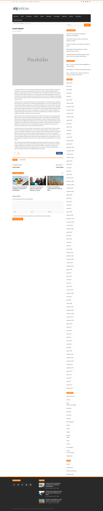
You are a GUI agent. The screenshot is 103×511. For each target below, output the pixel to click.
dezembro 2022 (70, 218)
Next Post (59, 165)
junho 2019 (69, 330)
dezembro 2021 (70, 256)
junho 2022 (69, 239)
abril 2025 (68, 133)
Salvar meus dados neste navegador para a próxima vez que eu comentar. (32, 216)
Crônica (68, 444)
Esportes (64, 16)
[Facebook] (81, 1)
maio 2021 (68, 279)
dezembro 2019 (70, 310)
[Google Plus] (22, 485)
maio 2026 (68, 93)
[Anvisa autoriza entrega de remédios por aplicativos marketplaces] (41, 485)
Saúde (42, 16)
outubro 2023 (69, 188)
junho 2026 (69, 89)
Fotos (17, 1)
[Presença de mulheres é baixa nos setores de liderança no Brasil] (41, 493)
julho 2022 (68, 235)
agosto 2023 (69, 195)
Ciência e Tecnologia (71, 405)
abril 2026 (68, 96)
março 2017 (69, 384)
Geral (22, 16)
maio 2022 (68, 242)
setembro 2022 (70, 228)
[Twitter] (83, 1)
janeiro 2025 (69, 144)
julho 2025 (68, 123)
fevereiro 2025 (69, 140)
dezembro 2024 (70, 147)
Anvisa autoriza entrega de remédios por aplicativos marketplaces (19, 188)
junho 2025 (69, 127)
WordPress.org (70, 474)
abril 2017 (68, 381)
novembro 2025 (70, 110)
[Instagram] (87, 1)
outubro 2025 (69, 113)
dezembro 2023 (70, 181)
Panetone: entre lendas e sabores (83, 69)
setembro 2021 (70, 266)
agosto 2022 (69, 232)
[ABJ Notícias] (20, 8)
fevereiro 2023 (69, 215)
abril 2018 (68, 347)
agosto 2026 (69, 83)
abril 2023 (68, 208)
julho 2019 (68, 327)
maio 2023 (68, 205)
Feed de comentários (71, 471)
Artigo (67, 437)
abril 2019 (68, 337)
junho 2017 (69, 374)
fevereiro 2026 (69, 103)
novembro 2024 (70, 150)
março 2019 (69, 340)
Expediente (30, 1)
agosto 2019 (69, 323)
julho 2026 (68, 86)
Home (13, 1)
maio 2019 (68, 334)
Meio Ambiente (70, 422)
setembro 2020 (70, 293)
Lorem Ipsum (16, 167)
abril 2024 (68, 171)
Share (59, 153)
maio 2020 (68, 296)
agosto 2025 (69, 120)
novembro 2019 (70, 313)
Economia (28, 16)
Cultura (68, 399)
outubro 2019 (69, 317)
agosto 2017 (69, 371)
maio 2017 (68, 378)
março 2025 (69, 137)
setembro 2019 (70, 320)
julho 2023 (68, 198)
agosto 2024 (69, 161)
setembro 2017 (70, 368)
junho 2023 (69, 201)
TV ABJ (67, 450)
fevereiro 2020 (69, 306)
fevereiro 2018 (69, 354)
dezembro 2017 (70, 357)
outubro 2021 (69, 262)
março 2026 (69, 100)
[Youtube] (85, 1)
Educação (48, 16)
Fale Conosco (36, 1)
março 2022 (69, 249)
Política (36, 16)
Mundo (71, 16)
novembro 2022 (70, 222)
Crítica (67, 440)
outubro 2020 (69, 290)
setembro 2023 (70, 191)
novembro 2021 (70, 259)
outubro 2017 (69, 364)
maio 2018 (68, 344)
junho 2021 (69, 276)
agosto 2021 (69, 269)
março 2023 (69, 211)
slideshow (22, 159)
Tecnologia (56, 16)
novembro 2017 (70, 361)
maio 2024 (68, 167)
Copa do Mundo (18, 20)
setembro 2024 (70, 157)
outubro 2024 (69, 154)
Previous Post (18, 165)
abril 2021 (68, 283)
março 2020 (69, 303)
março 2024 (69, 174)
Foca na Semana (70, 452)
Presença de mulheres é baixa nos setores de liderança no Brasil (36, 188)
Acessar (68, 464)
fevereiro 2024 (69, 178)
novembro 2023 (70, 184)
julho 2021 (68, 273)
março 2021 (69, 286)
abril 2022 (68, 245)
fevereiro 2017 (69, 388)
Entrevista (78, 16)
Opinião (68, 435)
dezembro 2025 (70, 106)
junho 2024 (69, 164)
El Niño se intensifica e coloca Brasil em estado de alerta (54, 188)
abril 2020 (68, 300)
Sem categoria (20, 23)
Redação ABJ (69, 456)
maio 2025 (68, 130)
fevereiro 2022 (69, 252)
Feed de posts (69, 467)
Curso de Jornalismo (23, 1)
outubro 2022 (69, 225)
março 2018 (69, 351)
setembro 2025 (70, 117)
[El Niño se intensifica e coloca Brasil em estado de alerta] (41, 501)
